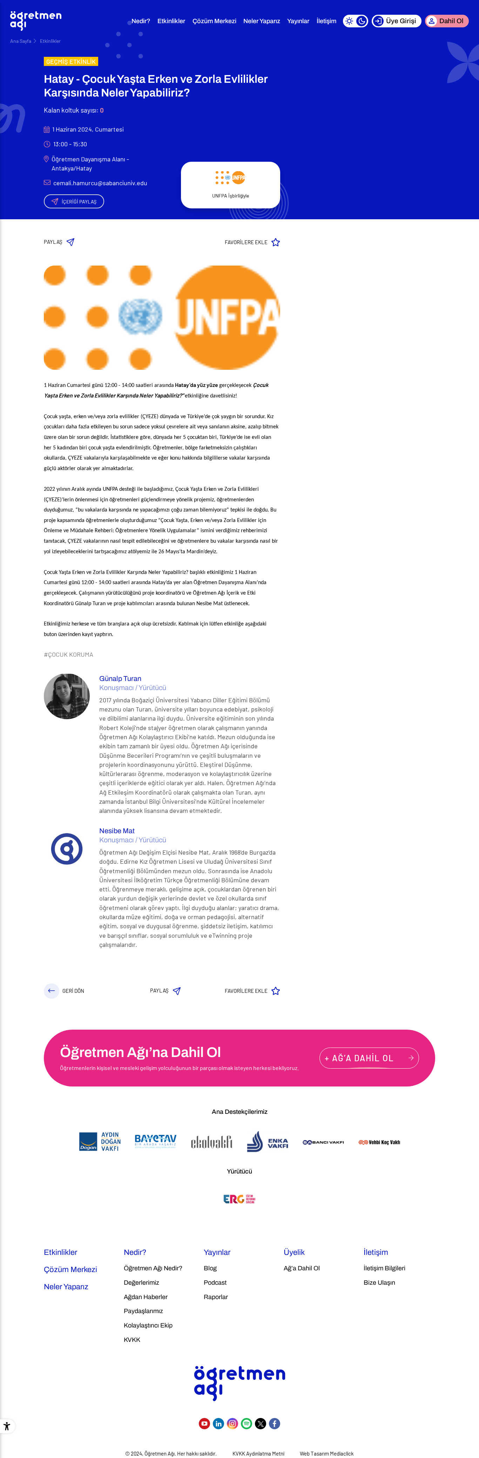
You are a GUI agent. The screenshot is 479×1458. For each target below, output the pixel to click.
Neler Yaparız (261, 21)
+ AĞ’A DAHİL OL (359, 1058)
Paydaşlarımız (143, 1311)
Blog (210, 1268)
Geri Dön (73, 991)
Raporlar (216, 1296)
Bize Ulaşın (379, 1282)
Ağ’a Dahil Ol (302, 1268)
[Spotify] (246, 1423)
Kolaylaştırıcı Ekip (148, 1325)
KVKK (132, 1339)
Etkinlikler (171, 21)
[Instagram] (232, 1423)
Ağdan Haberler (146, 1296)
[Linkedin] (218, 1423)
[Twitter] (260, 1423)
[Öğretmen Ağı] (35, 21)
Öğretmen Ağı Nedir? (153, 1268)
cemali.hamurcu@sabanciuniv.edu (100, 183)
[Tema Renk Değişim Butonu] (355, 21)
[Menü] (119, 21)
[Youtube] (204, 1423)
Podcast (215, 1282)
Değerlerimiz (141, 1282)
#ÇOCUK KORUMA (68, 654)
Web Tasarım (314, 1453)
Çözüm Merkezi (214, 21)
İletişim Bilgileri (384, 1268)
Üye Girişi (401, 21)
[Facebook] (274, 1423)
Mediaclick (342, 1453)
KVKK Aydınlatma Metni (258, 1453)
